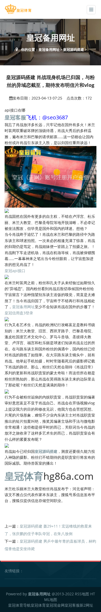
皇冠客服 (72, 605)
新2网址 (86, 605)
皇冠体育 (38, 605)
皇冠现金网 (55, 605)
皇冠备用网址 (49, 49)
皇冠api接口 (15, 270)
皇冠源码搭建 (73, 49)
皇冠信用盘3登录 (19, 312)
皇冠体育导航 (19, 605)
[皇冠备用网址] (18, 9)
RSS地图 (82, 593)
